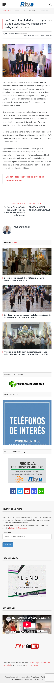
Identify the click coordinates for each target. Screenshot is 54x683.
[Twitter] (20, 491)
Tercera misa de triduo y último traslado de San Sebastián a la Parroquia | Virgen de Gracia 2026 (26, 353)
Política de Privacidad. (18, 528)
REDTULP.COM (32, 665)
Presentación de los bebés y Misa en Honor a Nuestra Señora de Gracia (24, 279)
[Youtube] (27, 491)
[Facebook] (13, 491)
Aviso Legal (34, 662)
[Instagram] (34, 491)
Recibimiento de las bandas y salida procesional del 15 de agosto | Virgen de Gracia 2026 (27, 316)
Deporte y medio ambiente (41, 36)
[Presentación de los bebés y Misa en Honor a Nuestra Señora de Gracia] (27, 261)
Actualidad (27, 36)
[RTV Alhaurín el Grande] (27, 4)
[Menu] (4, 4)
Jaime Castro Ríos (11, 34)
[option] (27, 422)
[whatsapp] (41, 491)
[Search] (50, 4)
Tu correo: (7, 532)
